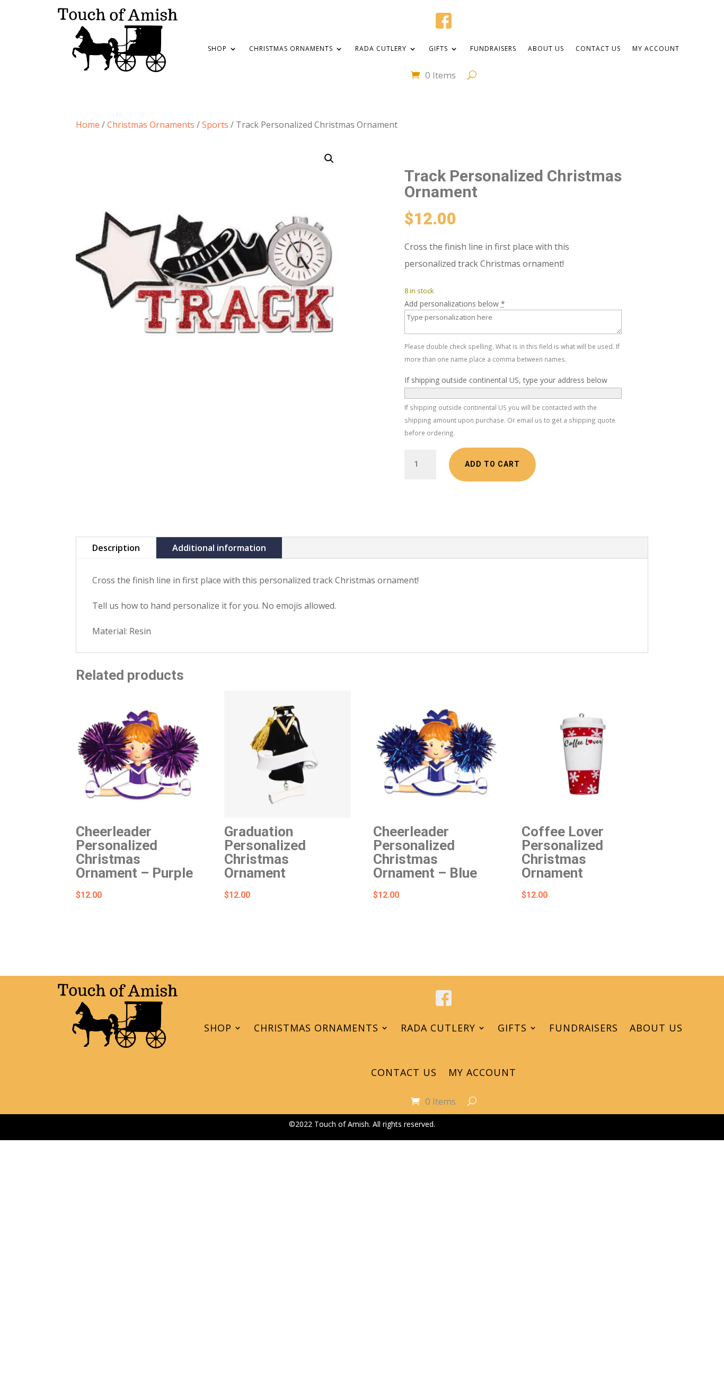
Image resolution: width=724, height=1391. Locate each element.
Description (116, 548)
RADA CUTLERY (381, 48)
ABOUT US (546, 48)
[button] (329, 158)
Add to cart (492, 464)
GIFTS (438, 48)
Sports (215, 124)
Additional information (219, 548)
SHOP (217, 48)
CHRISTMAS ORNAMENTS (291, 48)
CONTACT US (598, 48)
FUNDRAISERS (493, 48)
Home (88, 124)
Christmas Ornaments (151, 124)
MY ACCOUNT (655, 48)
